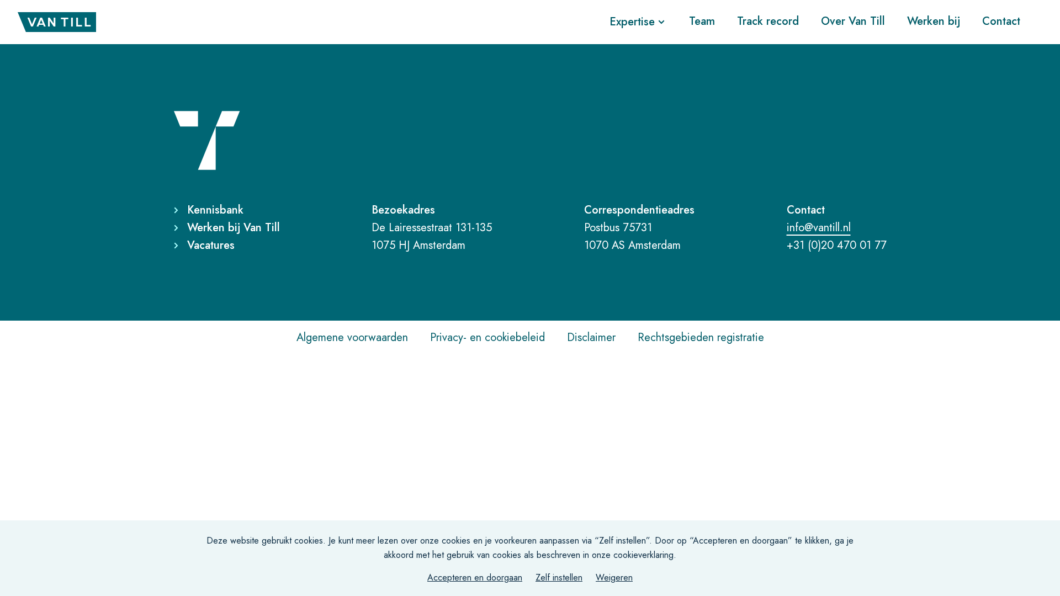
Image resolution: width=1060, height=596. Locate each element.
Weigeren (614, 577)
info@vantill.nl (819, 228)
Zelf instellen (559, 577)
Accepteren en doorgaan (474, 577)
